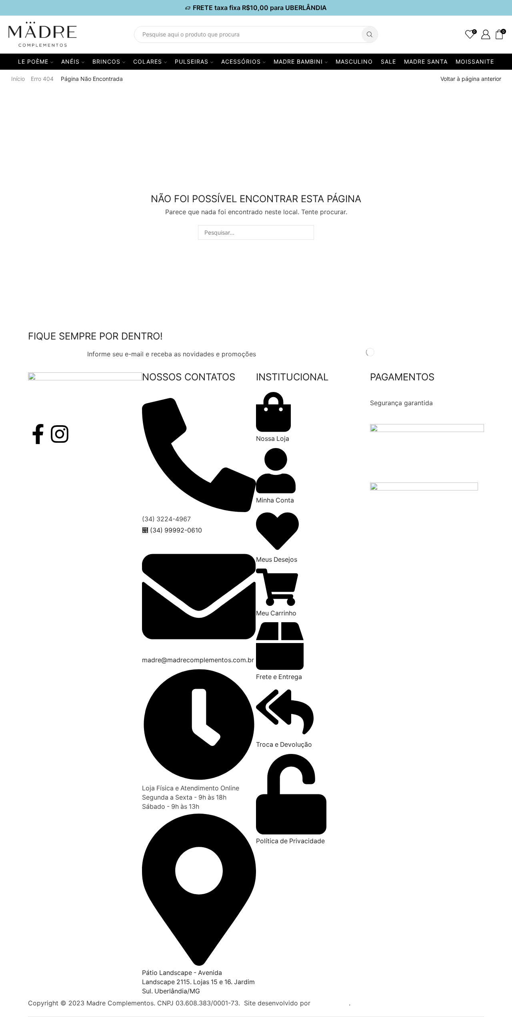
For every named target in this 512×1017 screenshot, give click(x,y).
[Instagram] (60, 434)
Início (18, 78)
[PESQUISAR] (306, 232)
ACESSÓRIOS (241, 61)
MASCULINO (354, 61)
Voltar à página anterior (470, 78)
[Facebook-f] (38, 434)
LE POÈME (33, 61)
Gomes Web (330, 1003)
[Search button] (370, 34)
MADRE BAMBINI (298, 61)
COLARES (147, 61)
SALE (388, 61)
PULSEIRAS (191, 61)
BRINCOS (106, 61)
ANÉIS (70, 61)
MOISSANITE (475, 61)
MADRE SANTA (426, 61)
